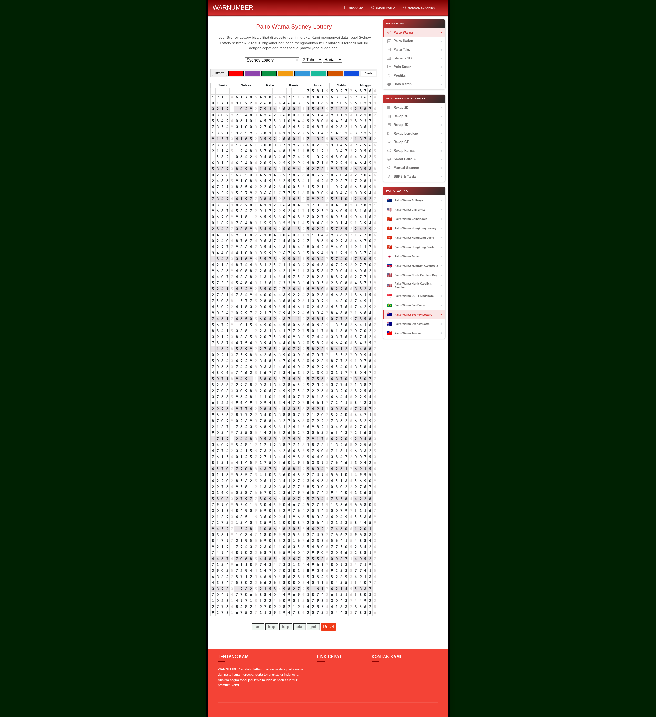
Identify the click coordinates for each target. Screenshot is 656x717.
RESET (219, 73)
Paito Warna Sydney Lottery (294, 26)
